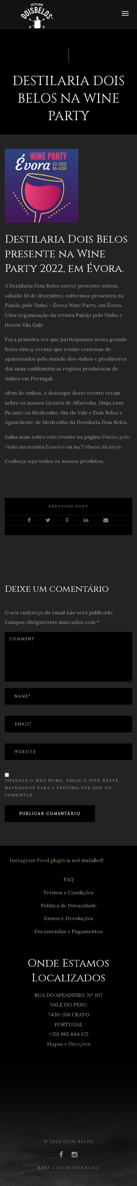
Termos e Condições (68, 892)
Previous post (68, 506)
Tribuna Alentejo (101, 446)
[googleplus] (67, 520)
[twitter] (48, 520)
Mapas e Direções (68, 1044)
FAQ (68, 879)
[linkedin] (86, 520)
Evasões (55, 446)
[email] (106, 520)
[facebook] (29, 520)
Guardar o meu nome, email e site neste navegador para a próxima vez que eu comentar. (62, 787)
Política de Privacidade (69, 905)
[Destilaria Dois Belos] (29, 14)
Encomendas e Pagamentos (68, 931)
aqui (32, 461)
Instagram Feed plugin (37, 860)
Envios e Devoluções (68, 918)
